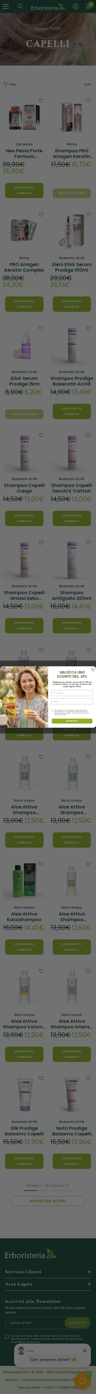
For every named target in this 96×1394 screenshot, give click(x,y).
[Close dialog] (93, 669)
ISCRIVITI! (72, 721)
